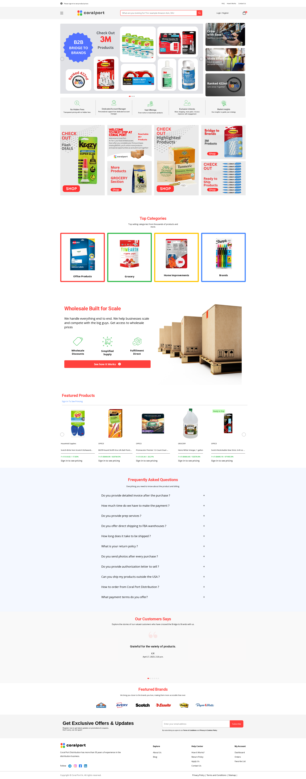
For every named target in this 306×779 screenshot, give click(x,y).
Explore (156, 746)
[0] (244, 13)
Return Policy (197, 757)
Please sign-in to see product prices (76, 4)
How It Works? (198, 752)
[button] (62, 59)
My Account (240, 746)
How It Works (231, 4)
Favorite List (240, 761)
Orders (238, 757)
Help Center (197, 746)
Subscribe (236, 724)
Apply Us (195, 761)
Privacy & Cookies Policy (208, 730)
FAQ (223, 4)
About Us (157, 752)
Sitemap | (232, 775)
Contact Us (242, 4)
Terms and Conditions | (217, 775)
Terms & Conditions (190, 730)
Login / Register (222, 13)
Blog (155, 757)
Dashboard (240, 752)
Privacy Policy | (199, 775)
